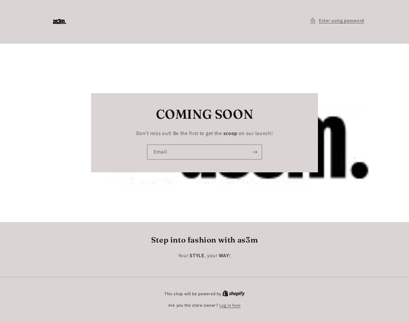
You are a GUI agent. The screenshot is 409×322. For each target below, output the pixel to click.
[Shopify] (233, 293)
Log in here (230, 305)
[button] (337, 21)
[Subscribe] (255, 152)
